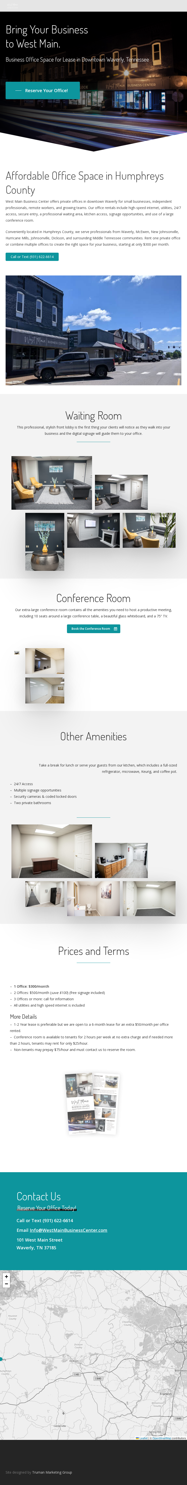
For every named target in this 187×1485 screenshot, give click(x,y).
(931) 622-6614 (58, 1220)
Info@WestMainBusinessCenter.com (68, 1230)
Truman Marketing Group (52, 1472)
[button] (42, 90)
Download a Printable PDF (93, 1063)
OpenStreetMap (161, 1438)
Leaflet (143, 1438)
